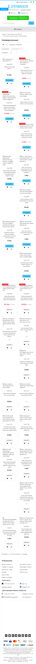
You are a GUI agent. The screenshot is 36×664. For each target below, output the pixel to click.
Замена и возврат (7, 577)
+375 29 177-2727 (9, 594)
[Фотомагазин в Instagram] (6, 635)
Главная (4, 34)
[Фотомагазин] (18, 7)
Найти (31, 23)
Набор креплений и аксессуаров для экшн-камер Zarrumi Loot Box (26, 298)
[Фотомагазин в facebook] (19, 635)
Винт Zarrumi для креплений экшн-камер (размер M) (27, 232)
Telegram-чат (24, 13)
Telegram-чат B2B (27, 594)
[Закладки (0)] (31, 2)
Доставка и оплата (25, 564)
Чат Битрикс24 (26, 597)
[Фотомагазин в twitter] (29, 635)
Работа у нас (24, 572)
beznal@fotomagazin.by (11, 597)
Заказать (9, 309)
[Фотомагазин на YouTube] (9, 635)
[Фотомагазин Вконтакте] (23, 635)
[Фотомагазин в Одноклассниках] (26, 635)
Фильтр (4, 9)
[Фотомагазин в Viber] (13, 635)
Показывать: (5, 52)
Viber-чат (13, 13)
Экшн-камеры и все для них (14, 34)
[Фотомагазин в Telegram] (16, 635)
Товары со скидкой (7, 567)
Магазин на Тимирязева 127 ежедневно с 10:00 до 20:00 (19, 17)
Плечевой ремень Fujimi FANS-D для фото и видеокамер (26, 264)
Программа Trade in (25, 567)
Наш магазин (23, 569)
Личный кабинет (23, 2)
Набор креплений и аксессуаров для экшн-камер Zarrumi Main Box (9, 298)
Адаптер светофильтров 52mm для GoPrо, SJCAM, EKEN (26, 363)
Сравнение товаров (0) (15, 44)
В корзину (9, 80)
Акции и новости (7, 564)
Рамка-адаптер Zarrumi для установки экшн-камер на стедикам (26, 72)
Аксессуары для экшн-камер (10, 36)
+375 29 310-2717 (13, 10)
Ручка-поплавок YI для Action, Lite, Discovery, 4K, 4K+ (26, 329)
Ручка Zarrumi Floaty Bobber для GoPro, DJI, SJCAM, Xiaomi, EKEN (26, 135)
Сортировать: (5, 49)
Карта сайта (5, 575)
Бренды (4, 572)
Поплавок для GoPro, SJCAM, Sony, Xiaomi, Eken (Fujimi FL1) (26, 428)
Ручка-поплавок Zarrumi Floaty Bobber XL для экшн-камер (27, 200)
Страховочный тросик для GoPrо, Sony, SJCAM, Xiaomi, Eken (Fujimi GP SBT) (9, 428)
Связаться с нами (7, 569)
